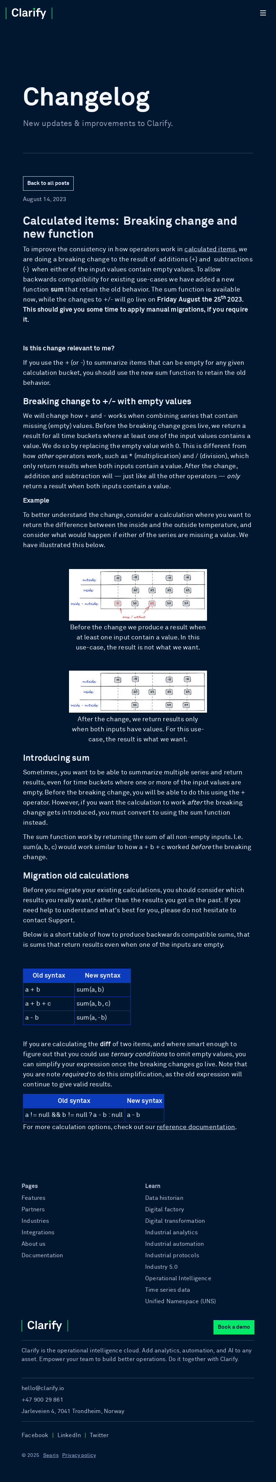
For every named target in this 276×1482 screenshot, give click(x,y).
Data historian (164, 1198)
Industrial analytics (171, 1232)
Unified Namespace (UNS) (180, 1301)
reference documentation (196, 1127)
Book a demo (234, 1327)
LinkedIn (69, 1435)
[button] (264, 13)
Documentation (42, 1255)
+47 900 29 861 (42, 1400)
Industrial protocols (172, 1255)
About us (34, 1244)
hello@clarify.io (43, 1388)
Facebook (35, 1435)
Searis (51, 1455)
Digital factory (164, 1209)
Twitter (99, 1435)
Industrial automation (174, 1244)
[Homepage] (38, 13)
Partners (33, 1209)
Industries (35, 1221)
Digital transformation (175, 1221)
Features (34, 1198)
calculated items (209, 249)
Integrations (38, 1232)
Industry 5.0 (161, 1267)
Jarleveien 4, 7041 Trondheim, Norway (73, 1411)
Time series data (167, 1290)
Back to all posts (48, 183)
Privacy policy (79, 1455)
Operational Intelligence (178, 1278)
